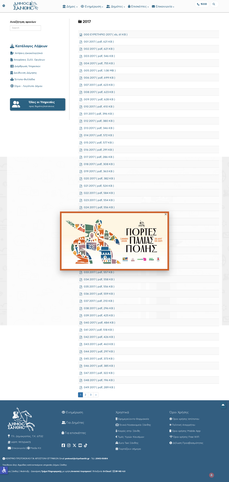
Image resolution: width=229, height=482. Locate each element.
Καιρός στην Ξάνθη (129, 431)
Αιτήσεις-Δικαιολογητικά (28, 53)
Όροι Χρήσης (178, 412)
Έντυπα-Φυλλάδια (24, 79)
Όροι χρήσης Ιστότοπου (186, 419)
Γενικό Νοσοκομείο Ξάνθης (135, 425)
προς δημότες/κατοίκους (42, 104)
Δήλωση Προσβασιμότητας (188, 443)
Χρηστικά (122, 412)
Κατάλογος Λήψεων (30, 46)
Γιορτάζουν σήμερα (130, 449)
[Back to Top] (223, 405)
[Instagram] (68, 445)
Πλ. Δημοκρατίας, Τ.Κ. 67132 (26, 436)
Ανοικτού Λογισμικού (81, 471)
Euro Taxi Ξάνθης (128, 443)
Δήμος (71, 6)
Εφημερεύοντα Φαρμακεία (133, 419)
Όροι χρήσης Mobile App (186, 431)
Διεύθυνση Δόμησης (25, 73)
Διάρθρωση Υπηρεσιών (27, 66)
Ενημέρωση (93, 6)
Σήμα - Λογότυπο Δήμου (28, 86)
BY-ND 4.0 (120, 471)
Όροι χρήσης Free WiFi (186, 437)
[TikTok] (85, 445)
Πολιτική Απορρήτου (183, 425)
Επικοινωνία (164, 6)
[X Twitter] (74, 445)
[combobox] (214, 4)
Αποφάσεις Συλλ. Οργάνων (29, 59)
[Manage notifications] (211, 475)
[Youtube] (80, 445)
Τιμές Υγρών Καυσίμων (131, 437)
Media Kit (35, 448)
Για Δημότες (75, 422)
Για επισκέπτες (75, 433)
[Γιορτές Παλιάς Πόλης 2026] (114, 241)
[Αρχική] (25, 5)
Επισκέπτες (139, 6)
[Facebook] (63, 445)
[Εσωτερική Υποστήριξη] (4, 5)
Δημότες (117, 6)
